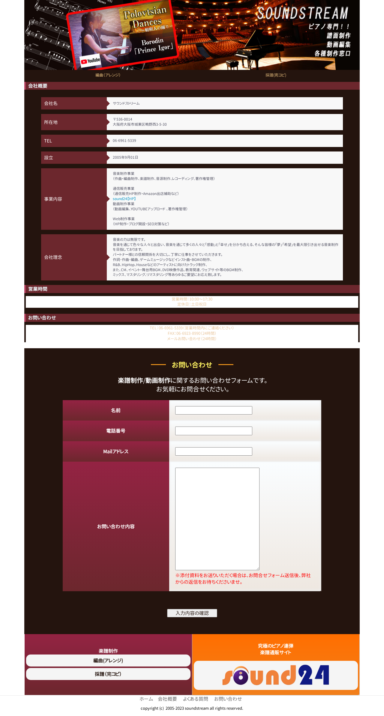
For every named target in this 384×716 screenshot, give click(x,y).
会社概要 (167, 698)
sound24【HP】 (124, 198)
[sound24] (276, 675)
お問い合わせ (228, 698)
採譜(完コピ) (276, 75)
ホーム (146, 698)
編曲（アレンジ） (108, 75)
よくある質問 (195, 698)
